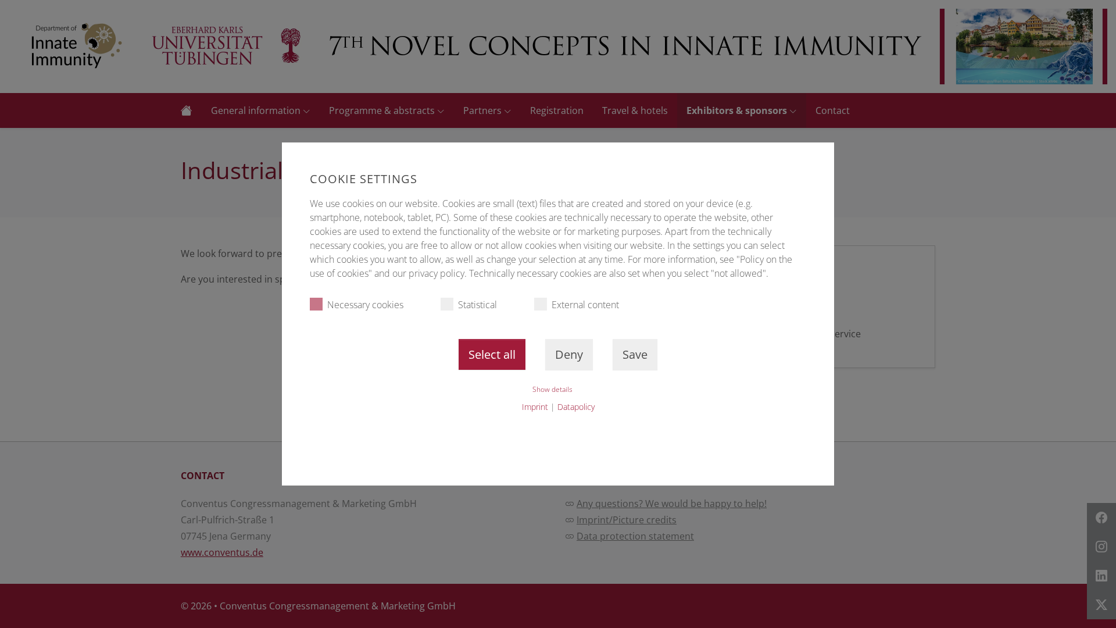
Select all (492, 354)
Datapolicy (576, 406)
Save (635, 354)
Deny (569, 354)
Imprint (535, 406)
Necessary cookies (365, 304)
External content (585, 304)
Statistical (477, 304)
